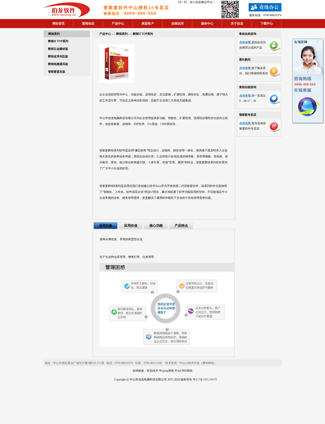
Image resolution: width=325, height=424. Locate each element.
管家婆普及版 (56, 71)
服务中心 (207, 23)
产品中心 (118, 23)
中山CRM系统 (183, 370)
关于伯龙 (237, 23)
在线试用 (177, 23)
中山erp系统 (166, 370)
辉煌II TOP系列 (58, 41)
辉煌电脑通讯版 (58, 64)
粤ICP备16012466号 (205, 379)
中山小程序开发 (190, 363)
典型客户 (148, 23)
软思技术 (152, 370)
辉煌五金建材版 (58, 48)
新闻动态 (88, 23)
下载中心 (267, 23)
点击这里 (245, 42)
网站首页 (58, 23)
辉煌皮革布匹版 (58, 56)
